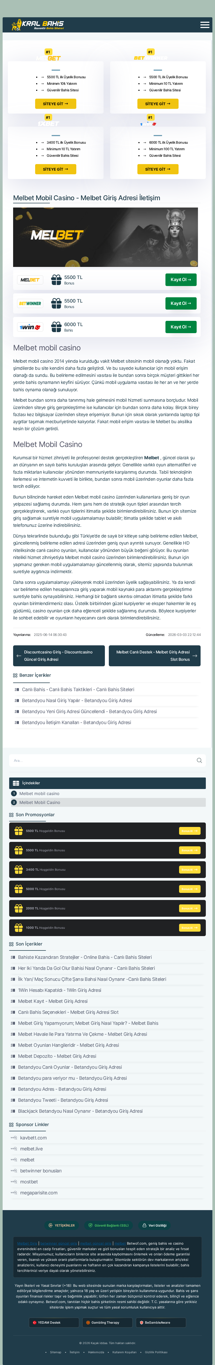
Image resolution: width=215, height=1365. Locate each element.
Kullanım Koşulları (124, 1352)
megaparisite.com (38, 1192)
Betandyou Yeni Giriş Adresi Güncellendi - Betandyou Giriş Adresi (89, 711)
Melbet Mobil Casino (39, 802)
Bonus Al (187, 830)
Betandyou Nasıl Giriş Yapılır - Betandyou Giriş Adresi (77, 700)
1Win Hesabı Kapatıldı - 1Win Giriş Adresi (59, 990)
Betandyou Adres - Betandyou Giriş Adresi (62, 1089)
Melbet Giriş (27, 1243)
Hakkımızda (96, 1352)
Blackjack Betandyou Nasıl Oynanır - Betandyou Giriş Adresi (80, 1111)
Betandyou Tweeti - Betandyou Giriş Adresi (63, 1100)
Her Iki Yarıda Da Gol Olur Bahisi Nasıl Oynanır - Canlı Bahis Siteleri (86, 968)
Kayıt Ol (178, 279)
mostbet (29, 1181)
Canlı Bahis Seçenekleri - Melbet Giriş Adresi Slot (68, 1012)
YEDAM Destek (49, 1322)
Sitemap (55, 1352)
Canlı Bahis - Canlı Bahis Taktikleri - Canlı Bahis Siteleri (78, 689)
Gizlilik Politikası (156, 1352)
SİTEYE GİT (53, 104)
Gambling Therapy (105, 1322)
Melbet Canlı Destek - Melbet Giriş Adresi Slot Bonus (153, 656)
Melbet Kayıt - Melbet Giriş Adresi (53, 1001)
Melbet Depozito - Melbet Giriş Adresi (57, 1056)
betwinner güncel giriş (58, 1243)
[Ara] (199, 760)
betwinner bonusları (41, 1170)
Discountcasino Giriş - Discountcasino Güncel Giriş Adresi (58, 656)
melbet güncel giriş (95, 1243)
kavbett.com (33, 1137)
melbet (27, 1159)
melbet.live (31, 1148)
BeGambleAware (157, 1322)
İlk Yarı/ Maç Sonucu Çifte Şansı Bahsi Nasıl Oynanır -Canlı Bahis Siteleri (92, 979)
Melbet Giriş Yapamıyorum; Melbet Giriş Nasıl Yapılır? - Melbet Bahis (88, 1023)
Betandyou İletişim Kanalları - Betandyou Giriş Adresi (76, 722)
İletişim (75, 1352)
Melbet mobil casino (39, 793)
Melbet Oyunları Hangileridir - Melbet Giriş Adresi (68, 1045)
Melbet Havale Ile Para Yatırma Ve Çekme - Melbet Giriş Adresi (82, 1034)
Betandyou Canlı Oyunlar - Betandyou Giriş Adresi (70, 1067)
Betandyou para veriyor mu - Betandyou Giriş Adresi (72, 1078)
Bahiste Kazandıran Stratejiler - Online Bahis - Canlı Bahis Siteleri (85, 957)
